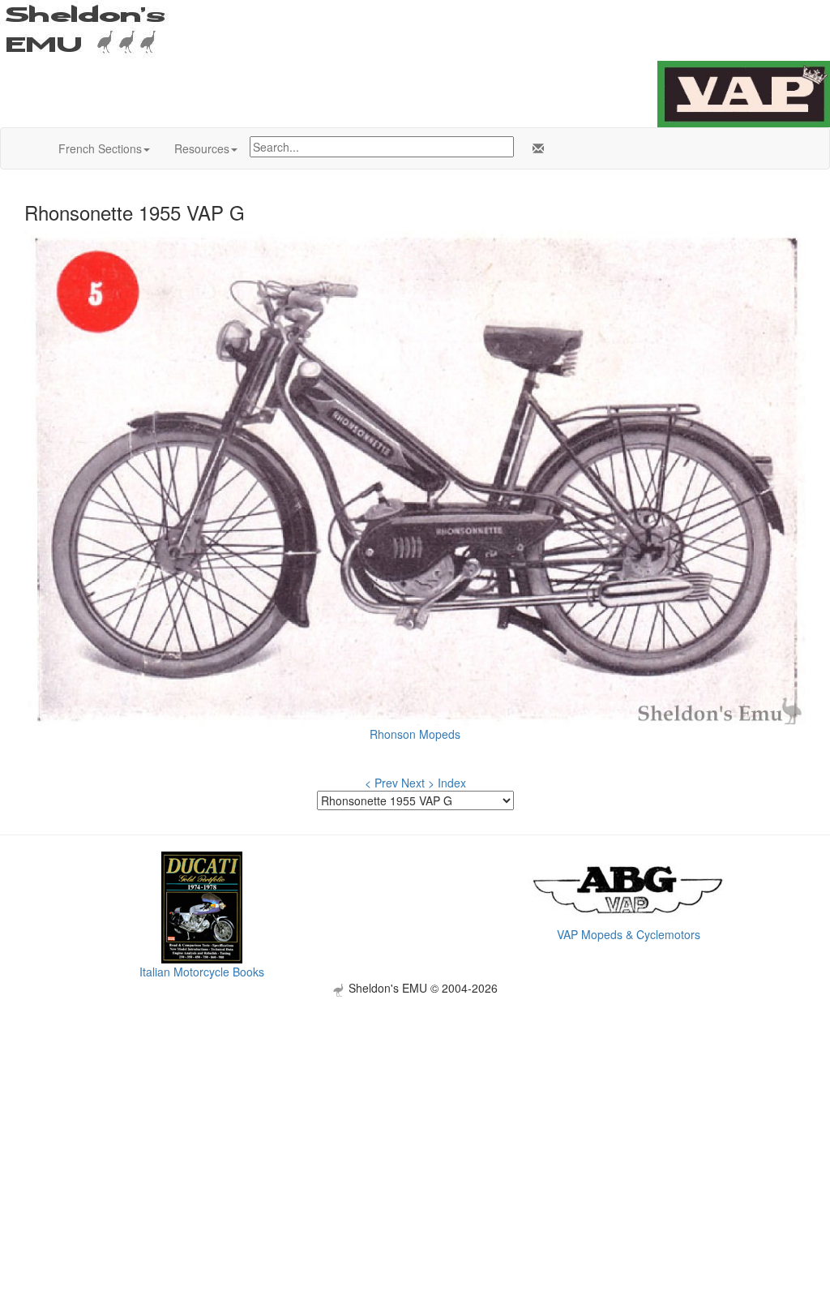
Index (452, 782)
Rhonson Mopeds (415, 734)
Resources (201, 148)
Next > (417, 782)
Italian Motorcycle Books (201, 971)
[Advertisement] (415, 1110)
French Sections (100, 148)
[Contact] (535, 148)
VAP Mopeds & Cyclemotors (628, 934)
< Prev (381, 782)
